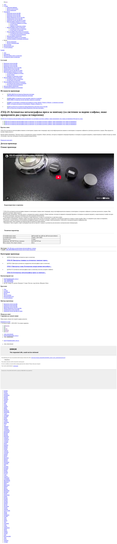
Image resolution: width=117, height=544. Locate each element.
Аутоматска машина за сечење (18, 23)
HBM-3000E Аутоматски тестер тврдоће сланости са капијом (23, 99)
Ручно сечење (14, 24)
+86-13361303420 (8, 281)
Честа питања (7, 44)
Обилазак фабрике (12, 7)
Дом (5, 4)
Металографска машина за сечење (16, 21)
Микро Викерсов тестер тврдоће (16, 17)
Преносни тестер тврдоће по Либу (16, 20)
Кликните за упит (5, 321)
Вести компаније (11, 10)
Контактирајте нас (9, 46)
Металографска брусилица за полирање (18, 31)
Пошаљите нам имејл (6, 140)
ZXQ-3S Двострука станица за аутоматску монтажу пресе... (27, 260)
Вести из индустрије (12, 9)
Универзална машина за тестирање (16, 37)
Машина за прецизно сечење (18, 26)
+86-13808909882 (8, 280)
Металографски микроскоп (14, 36)
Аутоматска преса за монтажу (18, 29)
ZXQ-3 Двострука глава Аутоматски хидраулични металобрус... (29, 266)
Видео (5, 293)
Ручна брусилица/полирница (18, 34)
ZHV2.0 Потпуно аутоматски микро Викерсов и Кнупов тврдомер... (25, 108)
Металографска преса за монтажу (16, 27)
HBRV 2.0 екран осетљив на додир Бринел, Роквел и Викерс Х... (24, 104)
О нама (6, 6)
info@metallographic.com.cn (11, 279)
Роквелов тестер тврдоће (13, 14)
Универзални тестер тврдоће (15, 19)
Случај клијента (8, 47)
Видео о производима (13, 43)
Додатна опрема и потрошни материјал (17, 39)
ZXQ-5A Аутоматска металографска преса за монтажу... (26, 272)
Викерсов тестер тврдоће (14, 16)
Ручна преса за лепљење (16, 30)
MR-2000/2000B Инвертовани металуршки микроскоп (21, 249)
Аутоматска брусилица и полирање (19, 33)
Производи (7, 11)
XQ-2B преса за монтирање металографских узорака (21, 248)
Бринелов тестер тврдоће (14, 13)
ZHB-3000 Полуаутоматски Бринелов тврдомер (20, 95)
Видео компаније (11, 41)
